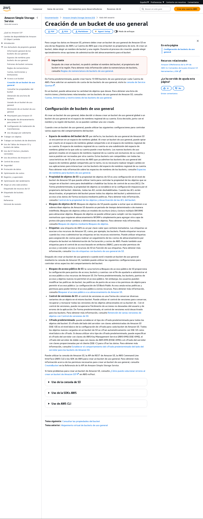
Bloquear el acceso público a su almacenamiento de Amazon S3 (90, 292)
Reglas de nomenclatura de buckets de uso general (87, 71)
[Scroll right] (123, 9)
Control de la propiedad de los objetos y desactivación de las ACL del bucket (96, 200)
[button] (64, 382)
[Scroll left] (30, 9)
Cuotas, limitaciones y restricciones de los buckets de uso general (78, 97)
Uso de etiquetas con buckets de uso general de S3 (98, 251)
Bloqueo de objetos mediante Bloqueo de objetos (83, 224)
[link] (106, 17)
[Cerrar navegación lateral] (37, 17)
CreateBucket (52, 365)
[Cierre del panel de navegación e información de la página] (198, 41)
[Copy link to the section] (42, 108)
